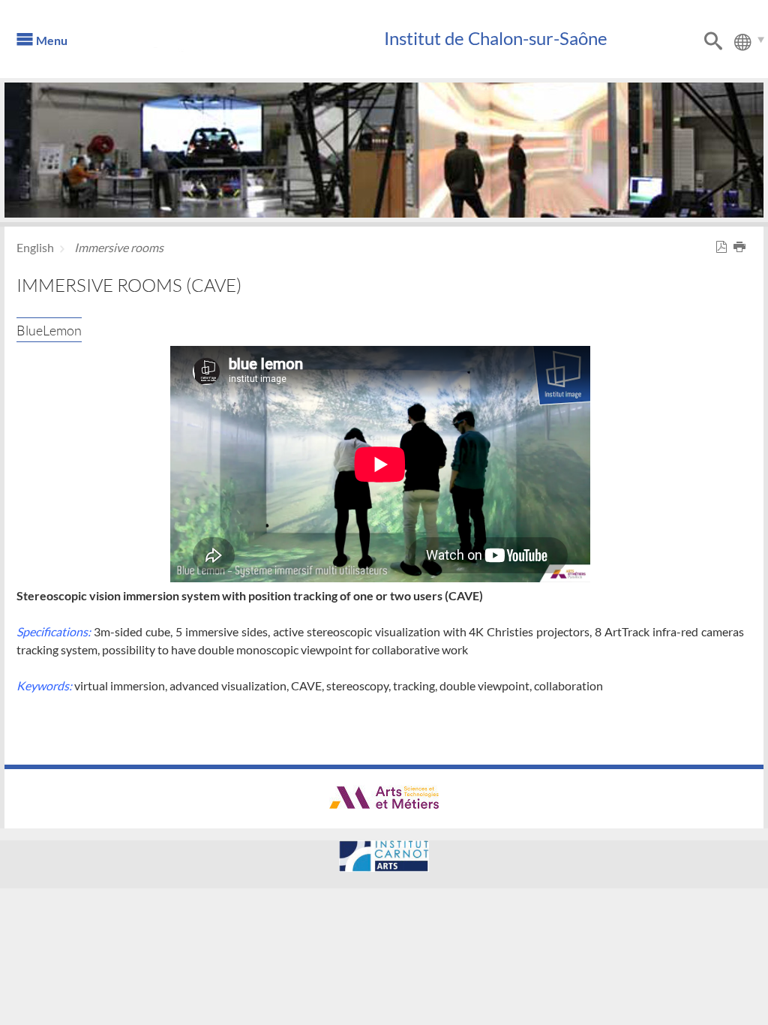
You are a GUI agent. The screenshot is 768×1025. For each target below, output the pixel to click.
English (35, 247)
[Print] (743, 247)
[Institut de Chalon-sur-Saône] (238, 45)
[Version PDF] (725, 247)
